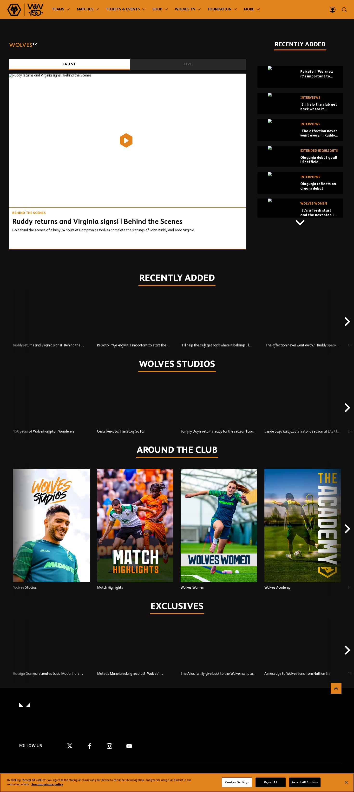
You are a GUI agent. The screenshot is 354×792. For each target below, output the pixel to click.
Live (188, 64)
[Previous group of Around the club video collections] (7, 529)
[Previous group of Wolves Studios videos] (7, 408)
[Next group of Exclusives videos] (347, 650)
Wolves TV (185, 9)
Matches (85, 9)
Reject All (270, 782)
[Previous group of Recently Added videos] (300, 59)
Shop (157, 9)
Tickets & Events (123, 9)
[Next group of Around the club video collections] (347, 529)
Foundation (219, 9)
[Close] (346, 782)
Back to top (336, 688)
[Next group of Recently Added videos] (300, 222)
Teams (58, 9)
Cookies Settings (237, 782)
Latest (69, 64)
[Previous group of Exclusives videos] (7, 650)
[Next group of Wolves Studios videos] (347, 408)
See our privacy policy (47, 784)
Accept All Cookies (305, 782)
